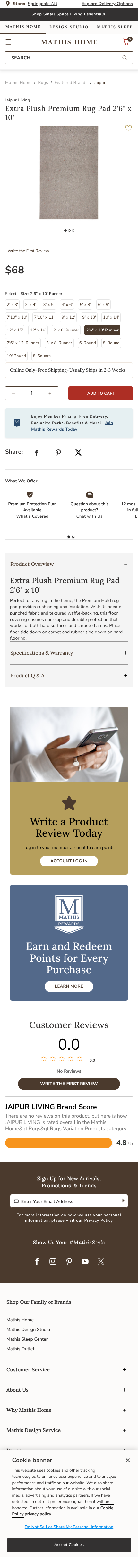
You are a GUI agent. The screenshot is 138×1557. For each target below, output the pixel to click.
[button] (8, 42)
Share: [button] (14, 452)
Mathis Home (20, 1320)
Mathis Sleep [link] (115, 27)
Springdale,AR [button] (42, 4)
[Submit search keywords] (124, 58)
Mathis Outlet (20, 1349)
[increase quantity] (52, 393)
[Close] (128, 1460)
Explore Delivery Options (107, 4)
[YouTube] (85, 1262)
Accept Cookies (69, 1545)
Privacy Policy (98, 1220)
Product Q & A (27, 676)
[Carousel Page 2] (69, 230)
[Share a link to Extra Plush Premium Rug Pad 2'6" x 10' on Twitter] (78, 453)
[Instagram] (53, 1262)
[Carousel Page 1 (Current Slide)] (65, 230)
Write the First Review (28, 251)
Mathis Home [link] (23, 26)
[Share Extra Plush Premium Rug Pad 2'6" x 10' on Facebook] (36, 454)
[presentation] (73, 537)
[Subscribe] (123, 1200)
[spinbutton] (31, 393)
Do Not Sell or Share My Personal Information (69, 1527)
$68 (14, 270)
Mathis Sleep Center (27, 1339)
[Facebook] (36, 1262)
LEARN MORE (69, 986)
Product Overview (32, 564)
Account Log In (69, 861)
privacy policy (38, 1514)
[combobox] (69, 57)
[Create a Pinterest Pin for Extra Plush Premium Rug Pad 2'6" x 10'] (58, 454)
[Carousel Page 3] (73, 230)
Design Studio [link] (69, 27)
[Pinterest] (69, 1262)
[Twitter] (101, 1262)
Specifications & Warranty (41, 653)
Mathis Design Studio (28, 1330)
